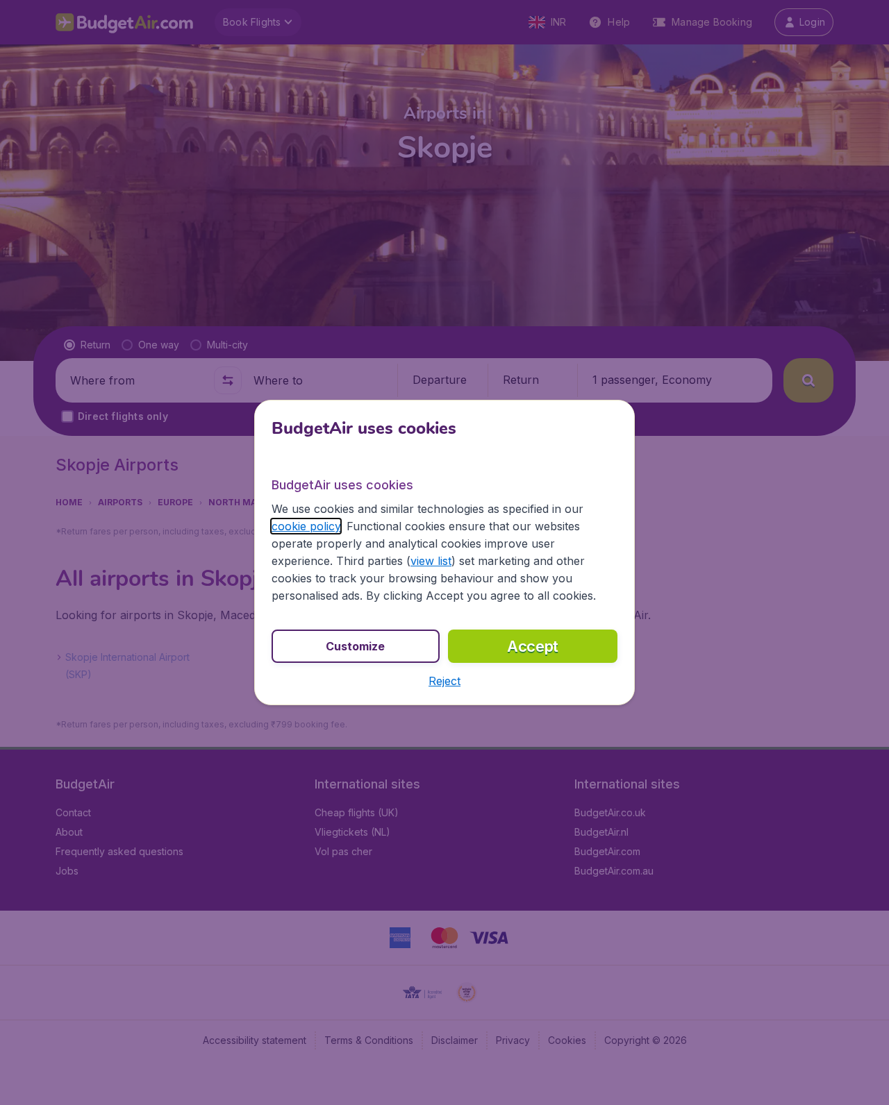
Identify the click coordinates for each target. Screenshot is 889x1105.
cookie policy (306, 526)
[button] (444, 681)
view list (430, 561)
